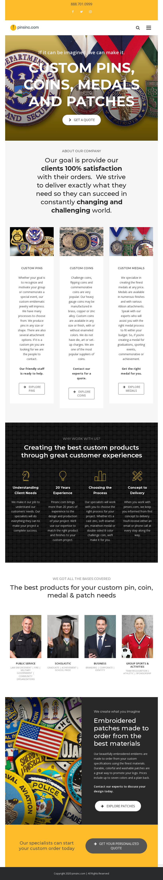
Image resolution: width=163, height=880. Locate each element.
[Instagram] (90, 12)
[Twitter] (81, 12)
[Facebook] (73, 12)
